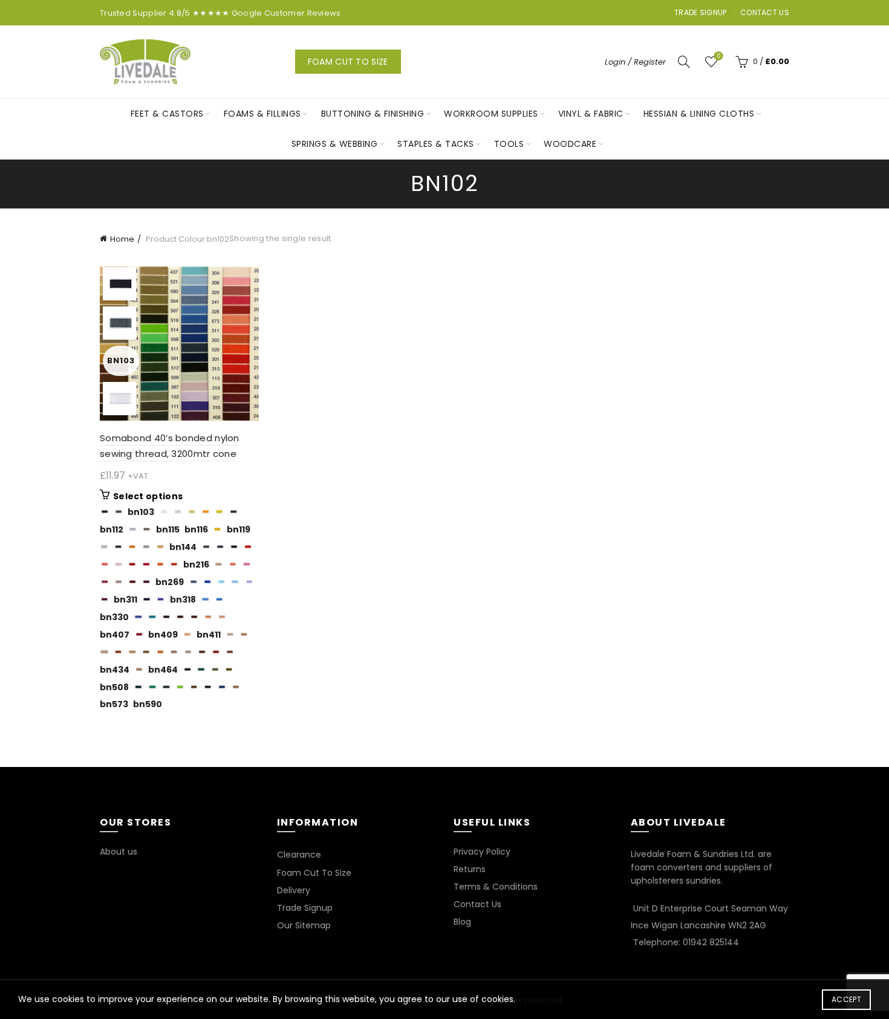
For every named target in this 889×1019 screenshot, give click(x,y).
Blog (462, 922)
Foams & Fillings (262, 114)
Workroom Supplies (491, 114)
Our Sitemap (304, 925)
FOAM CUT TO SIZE (348, 62)
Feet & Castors (167, 114)
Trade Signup (700, 12)
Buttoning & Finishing (373, 114)
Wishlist (718, 56)
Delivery (293, 890)
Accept (846, 999)
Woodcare (570, 144)
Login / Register (635, 62)
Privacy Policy (482, 852)
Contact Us (764, 12)
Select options (148, 496)
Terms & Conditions (496, 887)
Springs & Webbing (334, 144)
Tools (509, 144)
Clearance (299, 855)
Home (122, 239)
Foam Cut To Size (314, 873)
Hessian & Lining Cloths (699, 114)
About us (118, 852)
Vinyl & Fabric (591, 114)
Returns (470, 869)
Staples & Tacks (435, 144)
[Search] (684, 62)
